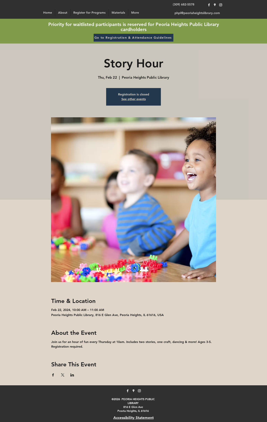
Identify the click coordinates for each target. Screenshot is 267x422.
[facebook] (209, 5)
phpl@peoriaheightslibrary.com (197, 13)
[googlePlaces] (215, 5)
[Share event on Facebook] (53, 375)
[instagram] (221, 5)
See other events (133, 99)
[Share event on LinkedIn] (72, 375)
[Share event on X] (63, 375)
